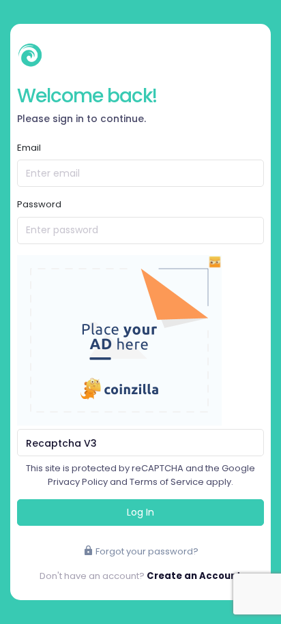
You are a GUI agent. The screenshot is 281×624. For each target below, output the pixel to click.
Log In (140, 512)
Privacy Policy (78, 481)
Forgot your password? (145, 551)
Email (29, 147)
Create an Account (194, 575)
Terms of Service (167, 481)
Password (39, 204)
